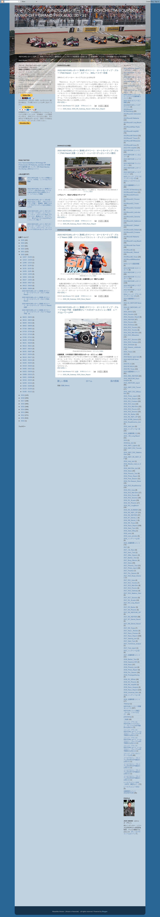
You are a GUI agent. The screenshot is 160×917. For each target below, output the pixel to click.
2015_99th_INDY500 (131, 376)
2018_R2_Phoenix (130, 682)
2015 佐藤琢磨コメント (132, 371)
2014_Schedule (129, 344)
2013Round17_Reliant (131, 225)
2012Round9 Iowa (130, 145)
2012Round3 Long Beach (132, 122)
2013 (23, 412)
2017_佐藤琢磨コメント (132, 655)
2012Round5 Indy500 (131, 131)
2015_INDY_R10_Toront (132, 387)
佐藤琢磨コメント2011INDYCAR (130, 792)
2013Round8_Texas (131, 257)
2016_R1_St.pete (130, 500)
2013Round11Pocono (131, 195)
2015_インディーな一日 (132, 429)
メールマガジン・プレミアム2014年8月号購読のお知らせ (132, 778)
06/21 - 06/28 (27, 343)
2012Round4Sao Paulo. (132, 127)
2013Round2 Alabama (131, 237)
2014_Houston (129, 314)
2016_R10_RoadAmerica (132, 485)
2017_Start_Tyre (129, 641)
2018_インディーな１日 (132, 695)
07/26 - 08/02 (27, 329)
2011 (23, 418)
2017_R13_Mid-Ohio (131, 585)
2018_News (128, 664)
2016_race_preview (130, 536)
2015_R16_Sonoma (130, 411)
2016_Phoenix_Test (130, 473)
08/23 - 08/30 (27, 317)
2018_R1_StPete (129, 679)
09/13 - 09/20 (27, 285)
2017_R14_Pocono (130, 588)
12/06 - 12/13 (27, 263)
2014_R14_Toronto (130, 330)
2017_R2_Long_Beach (132, 603)
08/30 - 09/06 (27, 288)
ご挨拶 (126, 719)
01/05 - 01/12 (27, 391)
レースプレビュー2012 (131, 787)
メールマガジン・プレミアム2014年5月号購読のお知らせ (132, 765)
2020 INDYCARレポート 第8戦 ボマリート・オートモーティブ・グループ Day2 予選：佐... (36, 311)
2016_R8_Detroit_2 (130, 520)
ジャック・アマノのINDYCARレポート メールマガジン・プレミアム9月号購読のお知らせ (132, 748)
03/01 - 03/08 (27, 377)
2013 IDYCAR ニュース (132, 150)
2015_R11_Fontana (130, 401)
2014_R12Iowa (129, 325)
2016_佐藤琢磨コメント (132, 543)
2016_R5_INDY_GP (130, 512)
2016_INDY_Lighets (130, 445)
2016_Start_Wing (130, 531)
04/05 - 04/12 (27, 369)
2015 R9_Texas (129, 369)
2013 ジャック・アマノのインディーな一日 (132, 177)
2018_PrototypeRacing (131, 675)
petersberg (127, 717)
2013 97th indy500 (130, 148)
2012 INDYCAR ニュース (132, 81)
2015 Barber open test (131, 357)
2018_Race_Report (130, 690)
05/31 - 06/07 (27, 351)
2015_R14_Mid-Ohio (131, 406)
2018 (23, 398)
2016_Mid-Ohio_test (131, 468)
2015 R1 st (127, 364)
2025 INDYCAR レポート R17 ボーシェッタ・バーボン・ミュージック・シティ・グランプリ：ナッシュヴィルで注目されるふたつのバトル (39, 226)
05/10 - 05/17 (27, 357)
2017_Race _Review (131, 631)
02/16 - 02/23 (27, 380)
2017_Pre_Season (130, 573)
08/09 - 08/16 (27, 323)
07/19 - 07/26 (27, 331)
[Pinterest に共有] (108, 106)
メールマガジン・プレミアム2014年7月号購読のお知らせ (132, 771)
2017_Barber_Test (130, 558)
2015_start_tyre (129, 426)
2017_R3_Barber (130, 607)
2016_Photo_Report (131, 476)
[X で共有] (103, 106)
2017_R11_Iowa (129, 580)
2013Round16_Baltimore (132, 221)
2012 (23, 415)
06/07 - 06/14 (27, 349)
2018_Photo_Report (131, 670)
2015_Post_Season (130, 399)
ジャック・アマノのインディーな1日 (132, 754)
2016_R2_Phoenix (130, 503)
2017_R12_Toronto (130, 583)
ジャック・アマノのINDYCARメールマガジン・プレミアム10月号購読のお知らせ (132, 724)
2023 (23, 246)
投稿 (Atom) (65, 385)
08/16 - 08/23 (27, 320)
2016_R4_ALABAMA (131, 510)
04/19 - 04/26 (27, 366)
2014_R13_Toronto (130, 327)
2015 (23, 406)
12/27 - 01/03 (27, 257)
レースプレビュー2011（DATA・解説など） (131, 783)
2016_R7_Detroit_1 (130, 518)
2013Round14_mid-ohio (132, 212)
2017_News (128, 563)
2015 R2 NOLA (129, 366)
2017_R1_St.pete (130, 600)
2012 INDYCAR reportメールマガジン (132, 69)
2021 (23, 251)
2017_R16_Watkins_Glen (132, 593)
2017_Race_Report (130, 636)
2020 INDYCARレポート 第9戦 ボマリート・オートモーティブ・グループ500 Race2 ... (36, 299)
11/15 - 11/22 (27, 268)
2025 (23, 240)
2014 (23, 409)
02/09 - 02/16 (27, 383)
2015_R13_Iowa (129, 404)
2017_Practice (129, 571)
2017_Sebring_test (130, 638)
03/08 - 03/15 (27, 374)
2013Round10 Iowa (130, 192)
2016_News (128, 471)
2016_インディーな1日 (132, 538)
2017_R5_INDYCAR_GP (132, 612)
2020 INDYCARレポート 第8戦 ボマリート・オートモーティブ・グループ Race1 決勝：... (36, 305)
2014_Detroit (128, 312)
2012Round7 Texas (130, 138)
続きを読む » (61, 102)
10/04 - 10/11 (27, 277)
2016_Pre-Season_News (132, 481)
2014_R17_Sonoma (130, 339)
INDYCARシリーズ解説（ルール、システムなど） (132, 712)
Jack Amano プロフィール (28, 60)
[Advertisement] (88, 128)
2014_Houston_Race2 (131, 317)
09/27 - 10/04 (27, 280)
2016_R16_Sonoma (130, 498)
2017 (23, 401)
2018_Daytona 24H (130, 662)
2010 (23, 421)
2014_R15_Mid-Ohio (131, 332)
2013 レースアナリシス (132, 181)
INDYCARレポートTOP (27, 57)
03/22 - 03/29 (27, 371)
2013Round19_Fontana (132, 232)
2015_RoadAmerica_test (132, 422)
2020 (23, 254)
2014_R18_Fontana (130, 342)
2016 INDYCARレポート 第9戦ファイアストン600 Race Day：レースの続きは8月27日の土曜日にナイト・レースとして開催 (39, 191)
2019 (23, 395)
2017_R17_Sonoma (130, 597)
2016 (23, 404)
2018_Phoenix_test (130, 667)
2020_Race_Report (98, 109)
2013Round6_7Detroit (131, 252)
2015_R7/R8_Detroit (131, 419)
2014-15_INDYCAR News (132, 303)
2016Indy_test (128, 443)
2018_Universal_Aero (131, 692)
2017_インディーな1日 (132, 651)
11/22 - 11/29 (27, 265)
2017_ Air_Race (129, 550)
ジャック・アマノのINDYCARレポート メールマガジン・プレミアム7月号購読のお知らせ (132, 732)
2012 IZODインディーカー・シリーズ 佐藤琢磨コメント (132, 96)
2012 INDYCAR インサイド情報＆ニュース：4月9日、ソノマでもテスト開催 (39, 179)
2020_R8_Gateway (69, 299)
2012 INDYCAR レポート (132, 86)
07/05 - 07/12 (27, 337)
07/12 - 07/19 (27, 334)
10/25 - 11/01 (27, 271)
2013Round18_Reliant (131, 230)
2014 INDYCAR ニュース (132, 272)
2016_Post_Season (130, 478)
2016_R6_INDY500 (130, 515)
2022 (23, 249)
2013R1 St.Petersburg (131, 189)
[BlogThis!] (101, 106)
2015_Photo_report (130, 396)
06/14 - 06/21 (27, 346)
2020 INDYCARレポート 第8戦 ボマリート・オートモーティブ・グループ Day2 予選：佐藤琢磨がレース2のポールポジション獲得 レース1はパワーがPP (87, 310)
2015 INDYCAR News (131, 359)
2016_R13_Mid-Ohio (131, 492)
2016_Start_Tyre (129, 528)
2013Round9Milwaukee (132, 259)
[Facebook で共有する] (105, 106)
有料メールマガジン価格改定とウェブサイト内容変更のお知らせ (63, 57)
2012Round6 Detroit (131, 135)
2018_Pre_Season (130, 672)
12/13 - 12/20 (27, 260)
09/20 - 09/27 (27, 283)
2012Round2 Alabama (131, 118)
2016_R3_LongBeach (131, 505)
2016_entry (127, 533)
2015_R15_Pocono (130, 409)
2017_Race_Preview (131, 633)
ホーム (89, 381)
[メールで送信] (99, 106)
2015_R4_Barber (130, 414)
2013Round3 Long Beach (132, 241)
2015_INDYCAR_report (132, 383)
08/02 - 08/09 (27, 326)
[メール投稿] (95, 106)
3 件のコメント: (86, 106)
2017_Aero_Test (129, 552)
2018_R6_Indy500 (130, 684)
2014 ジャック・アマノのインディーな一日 (132, 295)
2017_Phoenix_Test (130, 565)
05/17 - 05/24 (27, 354)
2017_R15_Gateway (131, 591)
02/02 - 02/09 (27, 386)
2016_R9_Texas (129, 523)
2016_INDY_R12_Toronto (132, 448)
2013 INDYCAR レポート (132, 168)
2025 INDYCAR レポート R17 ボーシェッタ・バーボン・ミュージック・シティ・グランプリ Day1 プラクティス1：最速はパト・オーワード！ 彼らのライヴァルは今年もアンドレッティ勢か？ (39, 215)
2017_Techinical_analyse (132, 644)
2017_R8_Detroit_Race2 (132, 624)
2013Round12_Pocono (132, 199)
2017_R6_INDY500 (130, 617)
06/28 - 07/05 (27, 340)
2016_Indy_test (129, 461)
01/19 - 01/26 (27, 389)
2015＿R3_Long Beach (132, 436)
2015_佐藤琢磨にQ (130, 433)
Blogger (104, 911)
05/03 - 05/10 (27, 360)
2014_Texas (128, 352)
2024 (23, 243)
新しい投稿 (62, 381)
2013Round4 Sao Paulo (132, 245)
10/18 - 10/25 (27, 274)
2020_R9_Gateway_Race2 (81, 109)
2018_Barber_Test (130, 659)
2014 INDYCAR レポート (132, 281)
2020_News (67, 109)
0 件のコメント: (86, 221)
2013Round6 (128, 250)
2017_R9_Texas (129, 628)
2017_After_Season (130, 555)
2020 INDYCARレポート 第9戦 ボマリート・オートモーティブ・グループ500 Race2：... (36, 292)
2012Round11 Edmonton (132, 114)
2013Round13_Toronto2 (132, 208)
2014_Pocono (128, 322)
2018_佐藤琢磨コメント (132, 699)
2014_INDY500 (129, 319)
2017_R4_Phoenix (130, 610)
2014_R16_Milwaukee (131, 335)
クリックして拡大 (91, 276)
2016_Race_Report (130, 525)
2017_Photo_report (130, 568)
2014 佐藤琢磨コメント (132, 299)
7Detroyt (127, 704)
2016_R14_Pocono (130, 495)
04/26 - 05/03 (27, 363)
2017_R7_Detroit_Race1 (132, 619)
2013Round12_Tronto (131, 203)
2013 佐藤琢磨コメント (132, 185)
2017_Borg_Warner (130, 560)
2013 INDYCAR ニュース (132, 159)
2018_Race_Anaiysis (131, 687)
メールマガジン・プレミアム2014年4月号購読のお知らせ (132, 759)
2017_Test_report (130, 648)
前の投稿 (114, 381)
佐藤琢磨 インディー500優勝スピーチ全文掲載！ (109, 57)
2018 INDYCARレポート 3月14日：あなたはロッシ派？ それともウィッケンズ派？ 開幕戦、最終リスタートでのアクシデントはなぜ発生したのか (39, 203)
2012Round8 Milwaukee (132, 141)
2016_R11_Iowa (129, 490)
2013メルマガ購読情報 (131, 264)
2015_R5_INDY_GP (130, 417)
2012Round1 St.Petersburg (128, 110)
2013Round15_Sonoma (132, 217)
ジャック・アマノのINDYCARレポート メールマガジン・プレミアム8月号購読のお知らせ (132, 740)
